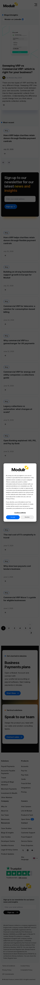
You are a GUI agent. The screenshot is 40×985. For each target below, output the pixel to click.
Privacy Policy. (10, 498)
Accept (13, 517)
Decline (27, 517)
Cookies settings (20, 512)
